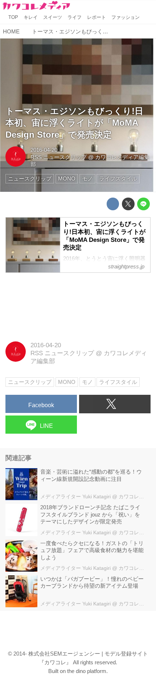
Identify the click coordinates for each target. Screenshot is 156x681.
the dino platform (86, 671)
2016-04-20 (43, 150)
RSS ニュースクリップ (58, 157)
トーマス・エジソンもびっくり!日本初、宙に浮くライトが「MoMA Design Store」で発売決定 (74, 123)
